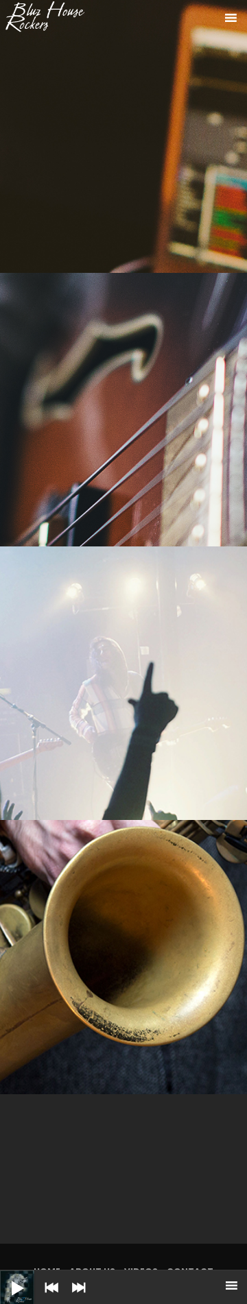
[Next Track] (75, 1297)
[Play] (7, 1277)
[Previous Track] (48, 1297)
